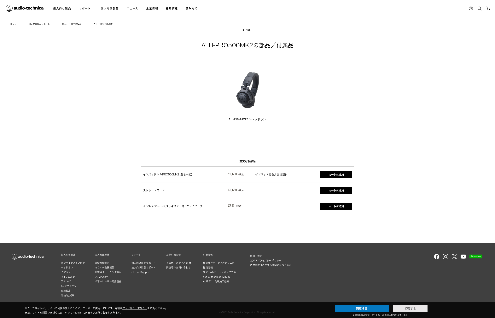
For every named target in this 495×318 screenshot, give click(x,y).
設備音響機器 (102, 263)
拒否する (410, 308)
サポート (85, 8)
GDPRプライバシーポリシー (265, 260)
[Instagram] (445, 258)
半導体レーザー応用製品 (108, 281)
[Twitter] (454, 258)
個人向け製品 (62, 8)
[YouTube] (463, 258)
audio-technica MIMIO (216, 276)
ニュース (132, 8)
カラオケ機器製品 (104, 267)
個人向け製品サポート (143, 263)
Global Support (141, 272)
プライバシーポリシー (134, 308)
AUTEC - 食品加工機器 (216, 281)
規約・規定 (256, 256)
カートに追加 (336, 174)
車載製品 (66, 290)
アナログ (66, 281)
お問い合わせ (173, 255)
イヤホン (66, 272)
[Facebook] (437, 258)
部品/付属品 (67, 295)
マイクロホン (68, 276)
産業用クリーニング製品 (108, 272)
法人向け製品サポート (143, 267)
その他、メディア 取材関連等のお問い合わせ (178, 265)
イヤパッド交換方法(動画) (271, 174)
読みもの (192, 8)
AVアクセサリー (70, 286)
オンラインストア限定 (73, 263)
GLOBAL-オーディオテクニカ (219, 272)
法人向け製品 (110, 8)
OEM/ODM (101, 276)
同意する (362, 308)
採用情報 (172, 8)
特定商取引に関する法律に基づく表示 (270, 265)
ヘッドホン (67, 267)
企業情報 (152, 8)
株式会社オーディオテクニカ (219, 263)
